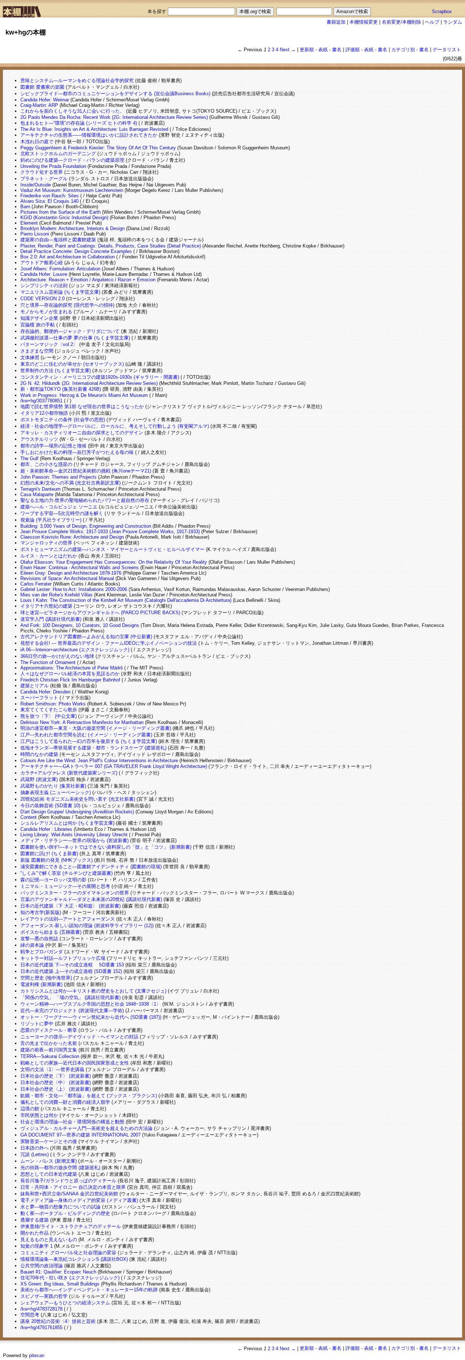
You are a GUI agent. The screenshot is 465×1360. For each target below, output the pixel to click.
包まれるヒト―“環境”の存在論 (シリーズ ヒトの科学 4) (78, 123)
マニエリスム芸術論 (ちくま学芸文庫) (60, 292)
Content (28, 817)
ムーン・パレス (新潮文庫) (48, 1161)
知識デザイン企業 (39, 318)
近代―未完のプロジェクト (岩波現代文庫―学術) (72, 1010)
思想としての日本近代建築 (48, 1174)
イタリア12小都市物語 (44, 413)
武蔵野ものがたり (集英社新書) (53, 786)
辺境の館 (29, 1108)
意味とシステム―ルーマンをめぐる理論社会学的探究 (77, 80)
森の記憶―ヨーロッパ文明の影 (53, 879)
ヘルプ (432, 22)
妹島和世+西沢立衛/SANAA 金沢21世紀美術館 (69, 1193)
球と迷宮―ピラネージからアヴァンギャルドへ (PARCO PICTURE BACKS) (100, 612)
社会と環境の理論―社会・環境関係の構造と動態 (72, 1121)
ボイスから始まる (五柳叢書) (50, 932)
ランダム (452, 22)
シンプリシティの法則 (44, 285)
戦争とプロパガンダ (41, 951)
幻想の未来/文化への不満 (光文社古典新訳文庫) (70, 483)
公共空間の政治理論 (41, 1265)
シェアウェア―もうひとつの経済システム (65, 1302)
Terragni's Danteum (40, 489)
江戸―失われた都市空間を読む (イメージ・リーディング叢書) (86, 734)
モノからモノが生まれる (46, 311)
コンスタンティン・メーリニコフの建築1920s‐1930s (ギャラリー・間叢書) (99, 377)
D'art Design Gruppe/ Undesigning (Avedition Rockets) (77, 811)
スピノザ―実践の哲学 (44, 1296)
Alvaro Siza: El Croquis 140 (49, 201)
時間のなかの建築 (39, 754)
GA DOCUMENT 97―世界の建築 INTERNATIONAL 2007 (80, 1135)
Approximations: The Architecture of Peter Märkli (71, 668)
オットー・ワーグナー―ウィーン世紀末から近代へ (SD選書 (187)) (90, 1017)
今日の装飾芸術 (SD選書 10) (50, 805)
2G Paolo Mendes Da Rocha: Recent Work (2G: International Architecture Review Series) (114, 117)
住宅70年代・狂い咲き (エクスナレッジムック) (70, 1277)
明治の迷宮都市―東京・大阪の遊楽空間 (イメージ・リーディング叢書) (95, 728)
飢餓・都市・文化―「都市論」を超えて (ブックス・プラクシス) (88, 1095)
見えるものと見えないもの (48, 1239)
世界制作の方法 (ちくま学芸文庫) (55, 370)
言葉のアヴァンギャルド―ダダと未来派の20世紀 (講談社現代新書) (91, 899)
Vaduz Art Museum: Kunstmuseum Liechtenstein (71, 190)
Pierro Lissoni (34, 234)
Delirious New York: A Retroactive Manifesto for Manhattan (81, 722)
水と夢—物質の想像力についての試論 (60, 1207)
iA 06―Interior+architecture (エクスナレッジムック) (74, 649)
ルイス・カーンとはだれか (48, 556)
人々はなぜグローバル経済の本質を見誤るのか (70, 673)
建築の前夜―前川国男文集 (48, 1050)
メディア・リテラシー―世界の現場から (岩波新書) (74, 840)
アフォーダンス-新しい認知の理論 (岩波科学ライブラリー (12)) (87, 925)
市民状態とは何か (39, 1115)
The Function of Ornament (48, 662)
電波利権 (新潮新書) (41, 984)
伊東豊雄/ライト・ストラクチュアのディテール (70, 1226)
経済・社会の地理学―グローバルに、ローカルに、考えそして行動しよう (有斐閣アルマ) (114, 426)
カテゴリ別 (403, 49)
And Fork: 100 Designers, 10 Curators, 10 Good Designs (79, 625)
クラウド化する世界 (41, 172)
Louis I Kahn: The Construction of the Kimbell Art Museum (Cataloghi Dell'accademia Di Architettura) (125, 600)
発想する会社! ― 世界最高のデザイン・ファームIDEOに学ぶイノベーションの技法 (108, 643)
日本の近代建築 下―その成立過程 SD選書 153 (72, 964)
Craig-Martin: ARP (39, 105)
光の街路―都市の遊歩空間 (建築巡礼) (60, 1167)
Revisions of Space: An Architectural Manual (67, 578)
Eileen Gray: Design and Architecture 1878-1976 (70, 573)
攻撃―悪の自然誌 (39, 938)
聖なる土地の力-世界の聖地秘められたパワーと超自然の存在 (84, 500)
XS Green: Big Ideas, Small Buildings (60, 1284)
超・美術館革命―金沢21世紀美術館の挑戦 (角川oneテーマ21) (85, 471)
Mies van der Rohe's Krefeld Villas (56, 594)
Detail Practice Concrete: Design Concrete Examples (76, 251)
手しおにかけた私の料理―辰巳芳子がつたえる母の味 (77, 452)
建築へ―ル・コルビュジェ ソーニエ (58, 507)
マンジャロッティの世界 (46, 543)
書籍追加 (336, 22)
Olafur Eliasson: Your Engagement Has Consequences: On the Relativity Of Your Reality (113, 562)
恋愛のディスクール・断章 (48, 1030)
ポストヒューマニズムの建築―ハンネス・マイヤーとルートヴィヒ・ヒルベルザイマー (112, 549)
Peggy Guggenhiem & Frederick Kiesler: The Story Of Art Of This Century (98, 147)
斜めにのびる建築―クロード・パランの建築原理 (72, 160)
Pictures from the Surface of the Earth (60, 212)
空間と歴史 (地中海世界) (46, 978)
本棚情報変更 (363, 22)
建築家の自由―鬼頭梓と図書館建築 (58, 239)
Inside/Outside (35, 185)
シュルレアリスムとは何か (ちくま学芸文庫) (67, 823)
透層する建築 (34, 1220)
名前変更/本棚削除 (401, 22)
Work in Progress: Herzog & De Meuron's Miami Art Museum (84, 395)
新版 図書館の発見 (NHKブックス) (56, 860)
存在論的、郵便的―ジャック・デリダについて (70, 331)
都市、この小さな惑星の (46, 464)
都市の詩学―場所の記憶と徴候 (53, 445)
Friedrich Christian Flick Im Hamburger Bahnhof (70, 680)
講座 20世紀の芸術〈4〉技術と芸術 (58, 1321)
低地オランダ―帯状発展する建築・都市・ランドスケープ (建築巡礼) (93, 748)
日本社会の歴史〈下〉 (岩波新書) (55, 1076)
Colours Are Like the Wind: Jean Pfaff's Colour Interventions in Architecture (99, 760)
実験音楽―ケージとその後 (48, 1141)
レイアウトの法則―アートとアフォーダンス (67, 919)
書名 (336, 49)
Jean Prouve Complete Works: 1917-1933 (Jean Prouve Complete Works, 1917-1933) (110, 531)
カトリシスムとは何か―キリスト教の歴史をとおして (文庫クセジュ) (93, 991)
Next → (288, 49)
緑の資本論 (32, 945)
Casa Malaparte (36, 494)
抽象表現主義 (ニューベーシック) (55, 792)
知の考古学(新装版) (40, 912)
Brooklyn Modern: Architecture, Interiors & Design (72, 228)
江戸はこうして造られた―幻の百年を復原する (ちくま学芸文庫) (88, 741)
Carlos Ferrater (36, 584)
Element (29, 223)
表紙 (323, 49)
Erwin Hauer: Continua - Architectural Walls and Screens (79, 567)
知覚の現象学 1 (36, 1246)
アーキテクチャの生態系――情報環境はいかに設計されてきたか (88, 135)
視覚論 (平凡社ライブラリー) (50, 520)
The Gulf (29, 458)
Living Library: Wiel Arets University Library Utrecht (74, 834)
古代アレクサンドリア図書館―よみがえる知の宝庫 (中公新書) (86, 636)
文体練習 (29, 357)
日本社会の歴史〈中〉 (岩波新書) (55, 1082)
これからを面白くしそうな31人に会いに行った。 (72, 111)
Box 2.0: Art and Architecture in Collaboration (67, 256)
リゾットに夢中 (36, 1023)
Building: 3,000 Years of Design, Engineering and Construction (85, 526)
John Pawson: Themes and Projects (58, 477)
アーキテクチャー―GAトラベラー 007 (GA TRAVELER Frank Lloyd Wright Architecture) (113, 766)
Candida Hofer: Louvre (43, 274)
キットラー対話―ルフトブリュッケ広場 (62, 958)
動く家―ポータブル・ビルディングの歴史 (65, 1213)
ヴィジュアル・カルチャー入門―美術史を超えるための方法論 (86, 1128)
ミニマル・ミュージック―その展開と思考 (65, 886)
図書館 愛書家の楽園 (42, 87)
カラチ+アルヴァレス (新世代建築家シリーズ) (68, 773)
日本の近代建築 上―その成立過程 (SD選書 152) (71, 971)
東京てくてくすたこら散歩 (48, 709)
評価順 (352, 49)
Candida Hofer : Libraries (46, 829)
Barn (25, 206)
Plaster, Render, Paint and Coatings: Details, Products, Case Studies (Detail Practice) (110, 246)
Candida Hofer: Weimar (44, 99)
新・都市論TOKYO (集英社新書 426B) (60, 389)
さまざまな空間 (36, 351)
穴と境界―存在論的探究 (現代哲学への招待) (67, 305)
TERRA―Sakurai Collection (49, 1056)
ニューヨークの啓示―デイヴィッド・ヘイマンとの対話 (79, 1036)
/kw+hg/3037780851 (41, 400)
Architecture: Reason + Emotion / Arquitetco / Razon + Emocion (87, 279)
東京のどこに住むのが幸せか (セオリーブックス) (72, 364)
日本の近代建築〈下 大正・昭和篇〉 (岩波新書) (70, 906)
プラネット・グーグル (44, 178)
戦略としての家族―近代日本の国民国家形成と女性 (74, 1063)
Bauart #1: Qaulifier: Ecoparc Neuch (58, 1272)
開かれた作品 (34, 1233)
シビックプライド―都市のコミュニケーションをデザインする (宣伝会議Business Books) (115, 93)
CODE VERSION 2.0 (42, 298)
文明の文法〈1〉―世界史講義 (52, 1069)
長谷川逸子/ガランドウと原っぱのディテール (68, 1180)
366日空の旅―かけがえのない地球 (57, 656)
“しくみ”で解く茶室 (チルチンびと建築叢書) (66, 873)
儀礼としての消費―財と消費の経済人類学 (65, 1102)
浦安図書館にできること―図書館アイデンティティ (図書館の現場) (91, 866)
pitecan (36, 1355)
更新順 (307, 49)
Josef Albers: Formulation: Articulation (60, 268)
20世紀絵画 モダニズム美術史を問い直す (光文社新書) (77, 799)
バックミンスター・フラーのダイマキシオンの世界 (74, 893)
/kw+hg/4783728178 (41, 1309)
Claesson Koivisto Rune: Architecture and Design (72, 537)
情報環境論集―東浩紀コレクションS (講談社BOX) (74, 1259)
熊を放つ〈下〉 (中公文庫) (48, 716)
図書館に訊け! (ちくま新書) (49, 853)
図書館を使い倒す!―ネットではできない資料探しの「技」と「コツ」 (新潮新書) (105, 847)
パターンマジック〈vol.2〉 (49, 344)
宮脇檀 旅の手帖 (37, 324)
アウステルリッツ (39, 439)
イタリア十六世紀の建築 (46, 606)
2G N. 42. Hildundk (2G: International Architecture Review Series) (89, 383)
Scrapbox (442, 11)
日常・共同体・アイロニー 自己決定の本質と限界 (73, 1187)
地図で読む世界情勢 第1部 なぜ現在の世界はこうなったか (82, 406)
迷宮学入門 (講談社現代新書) (50, 619)
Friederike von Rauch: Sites (49, 195)
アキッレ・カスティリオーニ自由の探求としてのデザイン (81, 432)
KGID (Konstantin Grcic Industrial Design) (64, 217)
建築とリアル (34, 685)
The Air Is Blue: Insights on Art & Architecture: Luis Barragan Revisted (94, 129)
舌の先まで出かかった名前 (48, 1043)
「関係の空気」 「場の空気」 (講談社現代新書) (70, 997)
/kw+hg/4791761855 (41, 1327)
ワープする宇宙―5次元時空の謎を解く (61, 513)
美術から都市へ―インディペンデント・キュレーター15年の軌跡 (89, 1289)
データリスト (447, 49)
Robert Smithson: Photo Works (53, 704)
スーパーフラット (39, 697)
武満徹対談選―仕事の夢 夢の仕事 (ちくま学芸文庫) (75, 338)
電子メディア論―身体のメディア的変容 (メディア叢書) (79, 1200)
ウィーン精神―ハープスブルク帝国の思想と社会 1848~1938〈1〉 (90, 1004)
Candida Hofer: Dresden (45, 692)
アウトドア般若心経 (41, 262)
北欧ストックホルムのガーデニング (58, 153)
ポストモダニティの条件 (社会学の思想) (62, 419)
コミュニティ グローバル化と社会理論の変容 (68, 1252)
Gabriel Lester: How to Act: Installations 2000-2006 (73, 589)
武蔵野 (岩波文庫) (39, 779)
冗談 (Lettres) (34, 1154)
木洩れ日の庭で (36, 141)
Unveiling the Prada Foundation (53, 166)
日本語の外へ (34, 1148)
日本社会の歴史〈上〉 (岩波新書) (55, 1089)
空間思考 (29, 1314)
